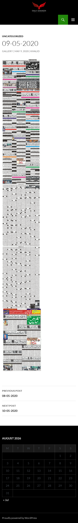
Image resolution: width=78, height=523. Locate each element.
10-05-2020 (9, 408)
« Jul (6, 500)
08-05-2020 (12, 393)
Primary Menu (73, 20)
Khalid (35, 51)
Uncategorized (12, 36)
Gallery (7, 51)
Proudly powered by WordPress (19, 517)
